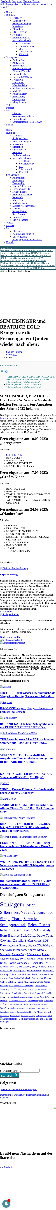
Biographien (6, 1046)
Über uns (16, 113)
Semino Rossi (23, 672)
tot (9, 993)
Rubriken (10, 15)
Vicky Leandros (20, 102)
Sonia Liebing (10, 1012)
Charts (17, 918)
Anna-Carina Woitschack (19, 978)
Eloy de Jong (31, 658)
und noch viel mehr (21, 40)
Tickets (12, 974)
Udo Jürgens (18, 99)
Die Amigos (22, 666)
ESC (21, 48)
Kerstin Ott (17, 79)
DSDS (13, 989)
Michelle (16, 91)
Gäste (31, 935)
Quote (41, 935)
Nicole (9, 1004)
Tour (49, 935)
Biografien (17, 29)
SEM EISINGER (14, 455)
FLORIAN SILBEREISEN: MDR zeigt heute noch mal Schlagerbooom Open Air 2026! (26, 846)
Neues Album (32, 912)
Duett (50, 1016)
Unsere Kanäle (19, 119)
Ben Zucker (10, 664)
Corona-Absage (43, 982)
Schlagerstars (12, 57)
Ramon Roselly (15, 658)
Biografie (3, 1008)
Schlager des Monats (38, 989)
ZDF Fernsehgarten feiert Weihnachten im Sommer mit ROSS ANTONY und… (26, 261)
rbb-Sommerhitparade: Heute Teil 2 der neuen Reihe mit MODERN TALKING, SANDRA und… (25, 884)
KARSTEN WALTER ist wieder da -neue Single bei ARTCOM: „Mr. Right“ (26, 775)
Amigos (35, 978)
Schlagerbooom (16, 949)
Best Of (13, 966)
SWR (22, 958)
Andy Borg (18, 62)
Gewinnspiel (25, 43)
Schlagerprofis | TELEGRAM (27, 121)
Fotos (26, 993)
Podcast (10, 107)
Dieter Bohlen (41, 985)
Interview (32, 1008)
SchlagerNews (7, 1037)
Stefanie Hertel (34, 970)
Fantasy (3, 669)
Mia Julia (45, 666)
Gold (2, 997)
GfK (11, 985)
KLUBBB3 (34, 669)
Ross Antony (18, 96)
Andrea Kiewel (36, 949)
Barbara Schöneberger (31, 1005)
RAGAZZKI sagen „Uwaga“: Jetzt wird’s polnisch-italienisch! (24, 254)
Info (8, 110)
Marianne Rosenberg (17, 1001)
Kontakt (10, 124)
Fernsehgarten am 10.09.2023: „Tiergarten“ (24, 382)
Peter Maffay (17, 993)
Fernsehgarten (7, 418)
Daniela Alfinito (22, 1012)
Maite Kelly (34, 954)
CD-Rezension (19, 32)
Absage (32, 1016)
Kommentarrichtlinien (23, 116)
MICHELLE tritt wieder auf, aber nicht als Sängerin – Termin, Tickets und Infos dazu (26, 251)
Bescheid (30, 675)
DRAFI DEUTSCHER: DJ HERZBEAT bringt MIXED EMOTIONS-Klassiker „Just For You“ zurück (26, 827)
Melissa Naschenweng (23, 88)
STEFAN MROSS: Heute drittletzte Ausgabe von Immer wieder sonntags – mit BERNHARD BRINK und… (27, 266)
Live (31, 1012)
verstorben (12, 1008)
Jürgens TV (34, 945)
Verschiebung (15, 1016)
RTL (44, 993)
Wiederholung (22, 1008)
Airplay (4, 966)
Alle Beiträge (6, 611)
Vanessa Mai (21, 982)
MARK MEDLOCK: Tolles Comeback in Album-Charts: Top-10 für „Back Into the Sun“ (27, 808)
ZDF (46, 940)
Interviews (17, 26)
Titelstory (17, 18)
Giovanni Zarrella (21, 71)
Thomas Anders (39, 974)
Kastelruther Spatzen (10, 655)
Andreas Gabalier (24, 661)
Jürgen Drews (33, 997)
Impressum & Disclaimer (12, 1094)
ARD (49, 993)
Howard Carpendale (22, 77)
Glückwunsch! (26, 51)
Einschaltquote (42, 1008)
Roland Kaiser (19, 93)
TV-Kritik (23, 54)
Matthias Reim (19, 85)
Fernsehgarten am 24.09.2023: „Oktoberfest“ (24, 387)
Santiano (34, 666)
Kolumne (17, 34)
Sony (7, 997)
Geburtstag (4, 989)
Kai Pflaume (38, 1012)
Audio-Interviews (21, 37)
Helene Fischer (19, 74)
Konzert (41, 966)
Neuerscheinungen (21, 23)
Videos (9, 105)
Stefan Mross (33, 940)
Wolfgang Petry (41, 1016)
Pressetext (24, 1016)
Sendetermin (17, 1004)
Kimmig (4, 974)
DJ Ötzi (3, 1004)
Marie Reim (18, 82)
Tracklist (3, 1001)
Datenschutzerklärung (37, 1094)
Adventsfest (48, 1001)
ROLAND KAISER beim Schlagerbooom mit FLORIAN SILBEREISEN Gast (25, 258)
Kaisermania (4, 1016)
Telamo (27, 930)
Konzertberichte (26, 46)
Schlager (11, 904)
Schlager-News (20, 20)
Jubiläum (4, 985)
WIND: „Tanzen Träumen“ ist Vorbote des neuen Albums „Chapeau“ (27, 791)
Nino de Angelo (46, 997)
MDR (38, 930)
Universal (47, 1012)
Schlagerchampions (16, 970)
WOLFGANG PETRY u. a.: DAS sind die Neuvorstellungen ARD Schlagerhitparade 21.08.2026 (27, 865)
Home (9, 12)
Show (22, 945)
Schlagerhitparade (18, 997)
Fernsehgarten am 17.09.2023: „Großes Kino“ (25, 384)
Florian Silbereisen (21, 68)
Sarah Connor (8, 672)
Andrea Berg (18, 60)
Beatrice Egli (18, 65)
